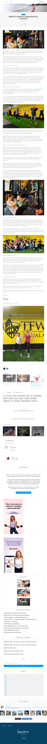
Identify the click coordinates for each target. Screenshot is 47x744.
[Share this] (27, 24)
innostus (5, 398)
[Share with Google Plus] (32, 24)
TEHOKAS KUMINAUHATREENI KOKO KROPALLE (11, 630)
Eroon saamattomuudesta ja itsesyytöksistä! (12, 632)
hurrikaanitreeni (37, 395)
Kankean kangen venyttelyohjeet (9, 382)
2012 (5, 695)
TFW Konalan (36, 89)
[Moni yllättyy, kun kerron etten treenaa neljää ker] (8, 713)
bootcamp (14, 395)
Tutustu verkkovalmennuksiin (23, 492)
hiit (31, 395)
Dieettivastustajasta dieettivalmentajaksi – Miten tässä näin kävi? (16, 628)
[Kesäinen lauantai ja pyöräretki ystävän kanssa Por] (14, 713)
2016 (5, 689)
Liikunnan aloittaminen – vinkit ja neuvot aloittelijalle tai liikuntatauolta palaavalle (20, 619)
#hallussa (9, 395)
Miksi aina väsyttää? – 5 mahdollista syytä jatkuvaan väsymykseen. (16, 615)
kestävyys (21, 398)
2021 (5, 680)
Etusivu (6, 1)
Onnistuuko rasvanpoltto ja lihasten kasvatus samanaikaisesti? (16, 617)
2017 (5, 688)
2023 (5, 677)
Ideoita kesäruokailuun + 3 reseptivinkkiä (11, 623)
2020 (5, 682)
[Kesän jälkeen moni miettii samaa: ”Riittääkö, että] (38, 713)
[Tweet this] (30, 24)
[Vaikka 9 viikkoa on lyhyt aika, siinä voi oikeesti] (44, 713)
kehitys (16, 398)
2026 (5, 675)
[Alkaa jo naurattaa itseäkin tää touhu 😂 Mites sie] (20, 713)
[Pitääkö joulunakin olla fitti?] (23, 378)
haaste (27, 395)
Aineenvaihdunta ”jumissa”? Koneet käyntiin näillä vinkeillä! (15, 613)
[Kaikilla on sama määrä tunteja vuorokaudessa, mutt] (26, 713)
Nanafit (11, 1)
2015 (5, 691)
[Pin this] (35, 24)
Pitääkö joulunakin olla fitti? (22, 382)
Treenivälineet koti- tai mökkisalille (11, 621)
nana (13, 457)
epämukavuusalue (21, 395)
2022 (5, 678)
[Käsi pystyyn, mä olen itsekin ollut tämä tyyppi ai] (32, 713)
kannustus (11, 398)
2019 (5, 684)
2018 (5, 686)
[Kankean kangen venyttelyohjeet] (9, 378)
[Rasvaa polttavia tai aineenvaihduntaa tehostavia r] (2, 713)
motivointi (27, 398)
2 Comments (9, 392)
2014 (5, 693)
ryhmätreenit (33, 398)
